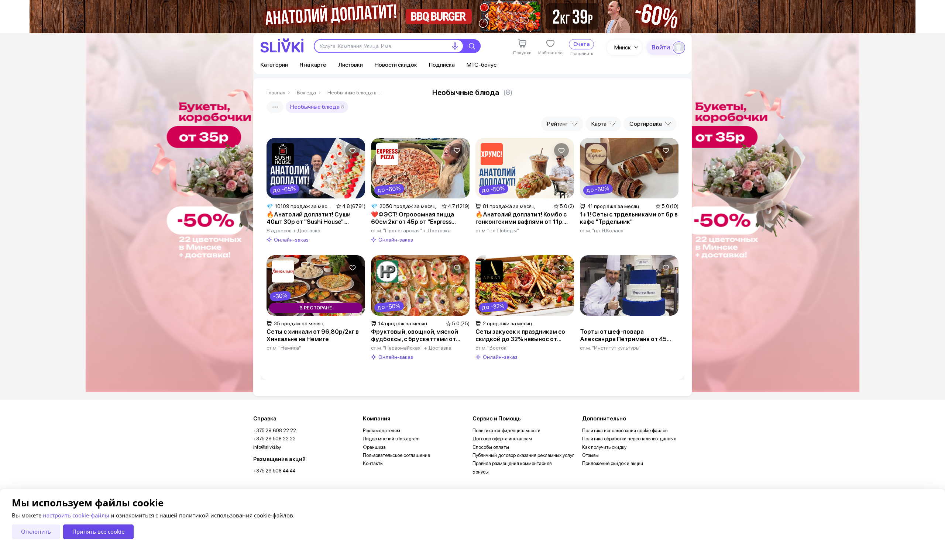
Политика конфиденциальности (506, 430)
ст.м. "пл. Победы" (497, 230)
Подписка (442, 64)
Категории (274, 64)
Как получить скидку (604, 447)
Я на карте (313, 64)
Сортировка (645, 123)
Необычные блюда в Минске (355, 93)
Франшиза (374, 447)
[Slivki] (282, 45)
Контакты (373, 463)
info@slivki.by (267, 447)
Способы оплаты (490, 447)
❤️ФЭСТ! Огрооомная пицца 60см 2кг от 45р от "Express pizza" (412, 218)
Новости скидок (396, 64)
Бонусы (480, 472)
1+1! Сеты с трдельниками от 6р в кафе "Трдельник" (629, 218)
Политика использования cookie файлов (624, 430)
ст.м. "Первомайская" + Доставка (411, 348)
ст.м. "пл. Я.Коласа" (603, 230)
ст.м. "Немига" (284, 348)
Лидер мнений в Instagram (391, 438)
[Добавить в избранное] (352, 150)
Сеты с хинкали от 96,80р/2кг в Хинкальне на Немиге (313, 335)
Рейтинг (557, 123)
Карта (599, 123)
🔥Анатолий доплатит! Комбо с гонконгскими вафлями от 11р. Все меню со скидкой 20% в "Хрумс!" (521, 218)
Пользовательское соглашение (396, 455)
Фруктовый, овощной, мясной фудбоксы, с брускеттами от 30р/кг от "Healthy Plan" (414, 335)
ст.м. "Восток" (492, 348)
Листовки (350, 64)
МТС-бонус (481, 64)
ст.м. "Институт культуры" (611, 348)
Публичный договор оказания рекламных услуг (523, 455)
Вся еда (306, 93)
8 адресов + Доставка (293, 230)
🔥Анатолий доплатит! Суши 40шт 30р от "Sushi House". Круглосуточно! (309, 218)
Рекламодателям (381, 430)
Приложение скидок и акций (612, 463)
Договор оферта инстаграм (502, 438)
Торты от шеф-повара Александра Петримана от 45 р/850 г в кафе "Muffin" (623, 335)
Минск (622, 47)
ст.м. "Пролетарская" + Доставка (411, 230)
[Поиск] (472, 46)
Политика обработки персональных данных (629, 438)
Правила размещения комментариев (511, 463)
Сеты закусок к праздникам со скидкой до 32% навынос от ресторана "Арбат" (520, 335)
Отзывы (590, 455)
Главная (276, 93)
